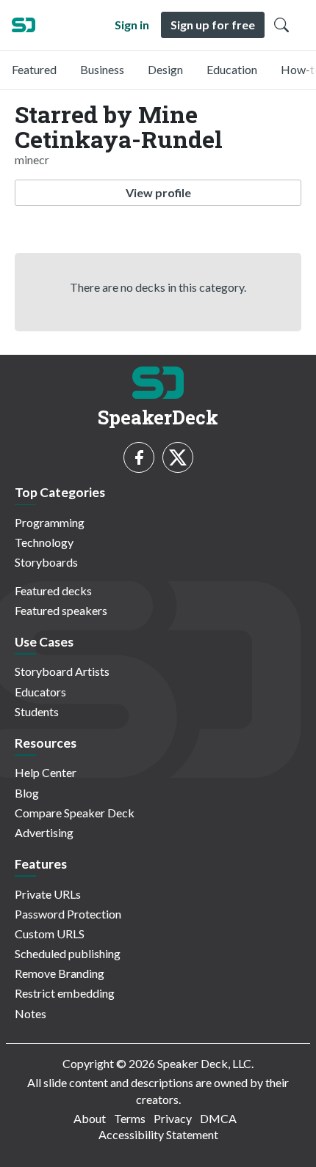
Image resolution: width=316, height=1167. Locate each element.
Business (102, 69)
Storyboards (46, 562)
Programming (50, 522)
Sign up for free (212, 25)
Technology (44, 542)
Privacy (173, 1118)
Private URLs (48, 894)
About (89, 1118)
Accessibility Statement (158, 1134)
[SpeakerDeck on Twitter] (177, 457)
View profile (158, 192)
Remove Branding (59, 973)
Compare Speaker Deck (74, 813)
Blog (27, 793)
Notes (30, 1013)
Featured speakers (61, 610)
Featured (34, 69)
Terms (130, 1118)
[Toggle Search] (281, 25)
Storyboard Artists (62, 671)
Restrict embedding (65, 993)
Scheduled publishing (68, 953)
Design (165, 69)
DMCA (218, 1118)
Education (232, 69)
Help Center (45, 772)
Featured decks (53, 590)
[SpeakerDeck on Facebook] (138, 457)
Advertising (44, 832)
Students (37, 711)
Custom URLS (50, 933)
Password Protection (68, 914)
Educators (40, 692)
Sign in (132, 25)
